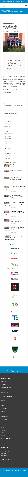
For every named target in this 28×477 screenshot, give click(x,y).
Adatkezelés (5, 392)
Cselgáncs (8, 126)
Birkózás (8, 121)
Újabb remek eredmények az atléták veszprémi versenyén (14, 179)
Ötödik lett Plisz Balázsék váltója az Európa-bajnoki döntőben (14, 203)
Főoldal (2, 10)
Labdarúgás (8, 138)
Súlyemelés (8, 146)
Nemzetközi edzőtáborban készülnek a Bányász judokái (14, 188)
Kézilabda (8, 133)
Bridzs (7, 124)
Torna (7, 156)
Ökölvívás (7, 31)
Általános (8, 116)
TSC (5, 104)
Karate (7, 131)
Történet (4, 384)
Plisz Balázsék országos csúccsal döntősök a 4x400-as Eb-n (14, 212)
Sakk (6, 143)
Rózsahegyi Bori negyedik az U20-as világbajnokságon (14, 237)
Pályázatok (4, 389)
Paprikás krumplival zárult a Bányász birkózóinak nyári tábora (14, 228)
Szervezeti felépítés (6, 387)
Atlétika (8, 119)
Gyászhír (12, 165)
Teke (7, 148)
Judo (6, 129)
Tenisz (7, 151)
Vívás (7, 158)
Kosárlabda (8, 136)
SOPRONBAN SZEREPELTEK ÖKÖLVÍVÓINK (10, 25)
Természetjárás (9, 153)
